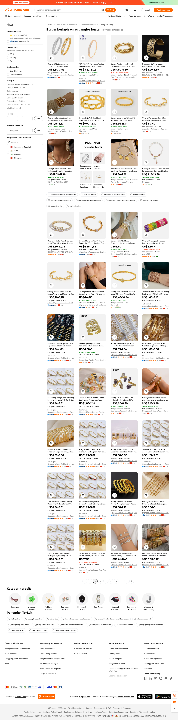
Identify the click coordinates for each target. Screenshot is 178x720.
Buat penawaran (80, 654)
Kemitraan (147, 668)
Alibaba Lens (20, 696)
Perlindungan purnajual (49, 663)
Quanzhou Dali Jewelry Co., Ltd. (154, 129)
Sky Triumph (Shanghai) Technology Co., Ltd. (92, 305)
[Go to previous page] (84, 581)
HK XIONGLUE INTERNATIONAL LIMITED (60, 252)
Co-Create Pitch (12, 654)
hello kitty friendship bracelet (72, 625)
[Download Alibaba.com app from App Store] (145, 696)
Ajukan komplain (115, 659)
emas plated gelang (35, 619)
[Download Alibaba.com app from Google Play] (164, 696)
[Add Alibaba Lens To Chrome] (46, 696)
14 (126, 581)
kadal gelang (15, 619)
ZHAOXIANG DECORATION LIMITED (155, 75)
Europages (126, 708)
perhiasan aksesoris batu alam (89, 200)
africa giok (54, 619)
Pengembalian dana (117, 663)
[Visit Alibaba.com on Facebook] (145, 678)
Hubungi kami (114, 654)
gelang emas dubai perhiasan (114, 194)
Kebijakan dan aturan (48, 673)
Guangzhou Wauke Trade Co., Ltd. (92, 360)
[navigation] (25, 303)
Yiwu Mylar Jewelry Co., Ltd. (122, 182)
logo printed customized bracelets (77, 619)
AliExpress (52, 708)
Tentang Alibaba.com (14, 643)
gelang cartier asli (17, 630)
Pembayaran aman (47, 649)
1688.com (62, 708)
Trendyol (116, 708)
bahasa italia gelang (150, 200)
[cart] (135, 10)
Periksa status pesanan (152, 659)
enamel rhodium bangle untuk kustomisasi (113, 619)
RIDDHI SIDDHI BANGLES (57, 182)
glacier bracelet (56, 206)
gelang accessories (126, 625)
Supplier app (84, 696)
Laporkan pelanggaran (118, 676)
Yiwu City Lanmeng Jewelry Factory (124, 77)
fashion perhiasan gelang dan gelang (121, 200)
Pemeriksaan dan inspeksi (50, 668)
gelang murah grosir (144, 619)
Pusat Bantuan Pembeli (118, 649)
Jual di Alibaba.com (151, 649)
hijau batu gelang (90, 194)
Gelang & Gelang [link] (106, 25)
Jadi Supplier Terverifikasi (153, 663)
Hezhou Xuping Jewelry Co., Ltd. (92, 81)
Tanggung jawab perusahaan (16, 659)
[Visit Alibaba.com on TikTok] (171, 678)
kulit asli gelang (75, 206)
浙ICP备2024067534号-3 (155, 716)
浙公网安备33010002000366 (131, 716)
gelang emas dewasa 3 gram (65, 630)
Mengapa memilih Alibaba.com (17, 649)
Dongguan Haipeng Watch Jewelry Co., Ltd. (155, 411)
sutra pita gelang (139, 194)
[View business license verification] (112, 716)
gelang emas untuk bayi (45, 625)
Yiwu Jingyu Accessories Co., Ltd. (60, 75)
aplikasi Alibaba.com (125, 696)
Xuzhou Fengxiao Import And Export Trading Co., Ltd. (92, 570)
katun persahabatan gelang (61, 200)
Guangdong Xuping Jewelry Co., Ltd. (155, 306)
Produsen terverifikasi (83, 649)
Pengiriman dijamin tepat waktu (52, 659)
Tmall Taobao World (76, 708)
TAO (109, 708)
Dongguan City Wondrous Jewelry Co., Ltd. (60, 131)
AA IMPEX (146, 254)
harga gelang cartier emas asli (151, 625)
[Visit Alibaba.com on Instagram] (160, 678)
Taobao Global (99, 708)
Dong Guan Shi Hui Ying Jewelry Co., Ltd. (124, 254)
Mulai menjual (149, 654)
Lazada (89, 708)
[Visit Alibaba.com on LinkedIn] (150, 678)
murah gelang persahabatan (100, 625)
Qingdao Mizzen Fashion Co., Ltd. (60, 358)
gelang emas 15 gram (40, 630)
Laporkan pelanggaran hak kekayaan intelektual (123, 669)
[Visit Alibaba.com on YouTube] (165, 678)
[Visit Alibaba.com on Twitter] (155, 678)
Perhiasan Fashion (88, 25)
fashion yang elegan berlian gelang (63, 194)
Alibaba (49, 25)
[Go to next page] (131, 581)
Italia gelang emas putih (20, 625)
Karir (7, 663)
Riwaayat (82, 131)
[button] (102, 9)
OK (38, 119)
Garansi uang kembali (48, 654)
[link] (174, 695)
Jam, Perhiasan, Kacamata (66, 25)
